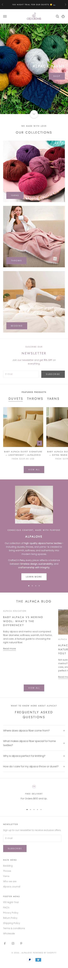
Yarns (6, 876)
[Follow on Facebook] (4, 943)
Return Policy (10, 917)
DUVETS (16, 398)
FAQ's (6, 907)
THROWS (16, 260)
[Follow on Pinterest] (21, 943)
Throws (7, 871)
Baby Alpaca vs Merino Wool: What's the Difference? (23, 621)
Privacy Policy (10, 912)
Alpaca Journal (11, 886)
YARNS (15, 195)
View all (34, 469)
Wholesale (9, 933)
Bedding (8, 865)
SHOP (56, 76)
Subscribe (53, 374)
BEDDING (17, 325)
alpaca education (14, 611)
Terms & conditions (14, 928)
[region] (34, 69)
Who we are (9, 881)
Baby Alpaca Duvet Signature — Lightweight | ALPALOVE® (23, 453)
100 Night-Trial (11, 902)
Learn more (34, 576)
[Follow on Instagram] (13, 943)
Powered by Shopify (44, 952)
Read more (9, 648)
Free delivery (34, 793)
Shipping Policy (11, 923)
